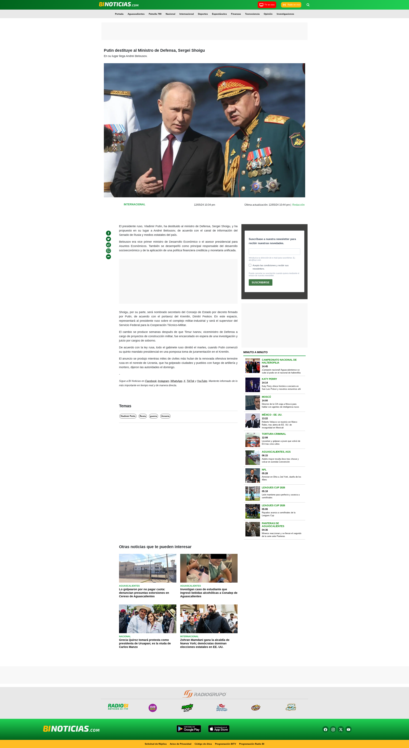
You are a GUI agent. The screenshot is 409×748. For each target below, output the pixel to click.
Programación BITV (225, 744)
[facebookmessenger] (108, 256)
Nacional (170, 14)
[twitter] (108, 239)
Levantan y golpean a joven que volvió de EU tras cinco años (281, 442)
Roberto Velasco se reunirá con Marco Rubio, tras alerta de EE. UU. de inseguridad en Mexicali (279, 425)
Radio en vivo (294, 5)
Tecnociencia (252, 14)
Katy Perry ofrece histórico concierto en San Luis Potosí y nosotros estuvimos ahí (281, 387)
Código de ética (203, 744)
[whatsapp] (108, 250)
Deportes (203, 14)
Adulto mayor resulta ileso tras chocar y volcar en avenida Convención (280, 460)
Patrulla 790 (155, 14)
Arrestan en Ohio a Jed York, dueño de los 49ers (281, 478)
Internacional (186, 14)
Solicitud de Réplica (156, 744)
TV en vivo (269, 5)
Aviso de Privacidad (180, 744)
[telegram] (108, 244)
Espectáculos (219, 14)
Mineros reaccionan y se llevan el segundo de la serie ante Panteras (281, 534)
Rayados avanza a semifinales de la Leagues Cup (278, 514)
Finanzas (236, 14)
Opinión (268, 14)
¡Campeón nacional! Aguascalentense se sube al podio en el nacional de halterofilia (281, 371)
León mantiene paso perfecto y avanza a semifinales (281, 496)
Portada (119, 14)
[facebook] (108, 233)
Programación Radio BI (251, 744)
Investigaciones (285, 14)
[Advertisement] (204, 31)
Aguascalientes (136, 14)
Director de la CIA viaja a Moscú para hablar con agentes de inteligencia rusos (280, 405)
